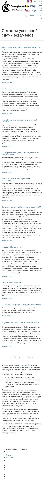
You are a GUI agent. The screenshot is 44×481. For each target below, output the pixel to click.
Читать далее (7, 82)
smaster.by (26, 365)
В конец (30, 357)
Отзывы (9, 455)
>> (23, 357)
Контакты (9, 457)
